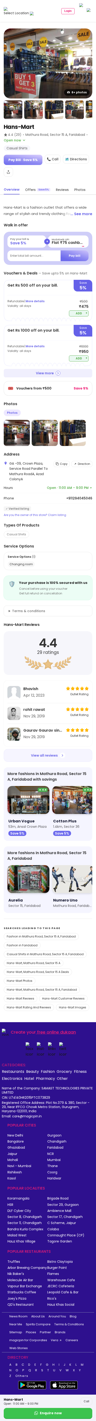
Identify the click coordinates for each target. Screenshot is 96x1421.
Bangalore (15, 1141)
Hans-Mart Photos (19, 981)
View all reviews (44, 755)
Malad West (17, 1235)
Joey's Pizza (16, 1298)
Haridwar (54, 1178)
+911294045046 (79, 498)
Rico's (51, 1298)
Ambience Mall (59, 1211)
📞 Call (52, 159)
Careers (71, 1340)
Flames (53, 1274)
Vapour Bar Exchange (24, 1286)
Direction (84, 464)
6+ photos (79, 92)
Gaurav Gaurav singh (43, 730)
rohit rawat (34, 709)
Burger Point (57, 1268)
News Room (18, 1316)
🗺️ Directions (76, 159)
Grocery (64, 1071)
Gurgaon (54, 1135)
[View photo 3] (33, 109)
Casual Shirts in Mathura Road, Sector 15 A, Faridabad (45, 954)
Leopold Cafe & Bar (63, 1292)
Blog (73, 1316)
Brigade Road (58, 1198)
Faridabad (55, 1147)
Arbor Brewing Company (27, 1268)
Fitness (80, 1071)
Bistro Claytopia (60, 1262)
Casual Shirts (16, 534)
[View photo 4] (54, 109)
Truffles (13, 1262)
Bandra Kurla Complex (25, 1229)
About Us (38, 1316)
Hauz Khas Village (21, 1241)
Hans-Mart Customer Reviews (63, 998)
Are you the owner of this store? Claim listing (35, 515)
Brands (60, 1332)
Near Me (15, 1324)
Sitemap (15, 1332)
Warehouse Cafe (61, 1280)
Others (21, 1376)
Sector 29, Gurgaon (63, 1205)
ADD (82, 313)
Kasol (11, 1178)
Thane (52, 1166)
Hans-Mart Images (72, 1007)
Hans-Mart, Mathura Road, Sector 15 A (33, 963)
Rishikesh (14, 1172)
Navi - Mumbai (19, 1166)
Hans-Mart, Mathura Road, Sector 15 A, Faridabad (42, 990)
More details (35, 301)
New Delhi (15, 1135)
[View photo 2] (13, 109)
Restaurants (13, 1071)
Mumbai (54, 1160)
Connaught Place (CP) (65, 1235)
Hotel (29, 1078)
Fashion (48, 1071)
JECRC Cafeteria (60, 1286)
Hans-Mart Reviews (20, 998)
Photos (12, 413)
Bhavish (30, 688)
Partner (45, 1332)
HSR (10, 1205)
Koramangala (18, 1198)
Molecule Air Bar (20, 1280)
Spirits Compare (38, 1324)
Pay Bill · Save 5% (23, 160)
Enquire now (51, 1413)
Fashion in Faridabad (22, 945)
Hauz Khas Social (60, 1304)
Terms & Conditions (69, 1324)
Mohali (12, 1160)
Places (31, 1332)
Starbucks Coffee (21, 1292)
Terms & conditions (28, 611)
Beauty (32, 1071)
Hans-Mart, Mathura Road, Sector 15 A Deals (38, 972)
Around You (57, 1316)
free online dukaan (56, 1032)
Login (68, 11)
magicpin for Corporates (28, 1340)
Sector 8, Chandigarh (24, 1217)
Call (86, 1401)
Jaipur (12, 1154)
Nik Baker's (15, 1274)
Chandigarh (56, 1141)
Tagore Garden (59, 1241)
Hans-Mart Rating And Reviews (29, 1007)
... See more (81, 214)
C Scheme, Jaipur (61, 1223)
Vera (54, 1340)
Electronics (12, 1078)
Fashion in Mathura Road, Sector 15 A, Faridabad (41, 936)
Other (62, 1078)
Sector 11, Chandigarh (24, 1223)
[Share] (8, 172)
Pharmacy (45, 1078)
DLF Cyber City (19, 1211)
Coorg (52, 1172)
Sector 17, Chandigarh (65, 1217)
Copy (64, 464)
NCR (50, 1154)
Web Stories (18, 1348)
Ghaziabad (16, 1147)
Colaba (53, 1229)
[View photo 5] (74, 109)
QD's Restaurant (20, 1304)
